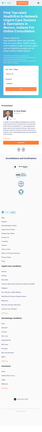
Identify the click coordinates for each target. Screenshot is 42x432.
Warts (3, 357)
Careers (4, 245)
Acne (3, 323)
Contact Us (5, 237)
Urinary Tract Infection (9, 309)
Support (4, 221)
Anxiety (3, 271)
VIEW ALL (4, 313)
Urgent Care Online (8, 229)
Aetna (3, 371)
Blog (2, 217)
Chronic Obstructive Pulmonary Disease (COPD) (18, 284)
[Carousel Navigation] (21, 149)
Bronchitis (4, 280)
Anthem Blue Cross (8, 375)
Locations (4, 241)
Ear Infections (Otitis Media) (11, 292)
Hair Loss (4, 336)
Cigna (3, 380)
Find (21, 89)
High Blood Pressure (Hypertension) (13, 296)
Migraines (4, 300)
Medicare (4, 384)
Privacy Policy (6, 257)
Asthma (4, 275)
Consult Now (21, 142)
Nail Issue (4, 344)
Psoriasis (4, 348)
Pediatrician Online (8, 233)
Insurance (8, 79)
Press (3, 261)
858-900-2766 (22, 399)
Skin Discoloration (7, 352)
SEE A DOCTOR (22, 3)
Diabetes (4, 288)
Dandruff (4, 327)
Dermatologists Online (9, 225)
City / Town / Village (11, 69)
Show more (7, 138)
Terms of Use (6, 249)
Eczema (4, 332)
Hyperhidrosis (6, 340)
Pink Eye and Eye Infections (11, 305)
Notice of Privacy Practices (10, 253)
